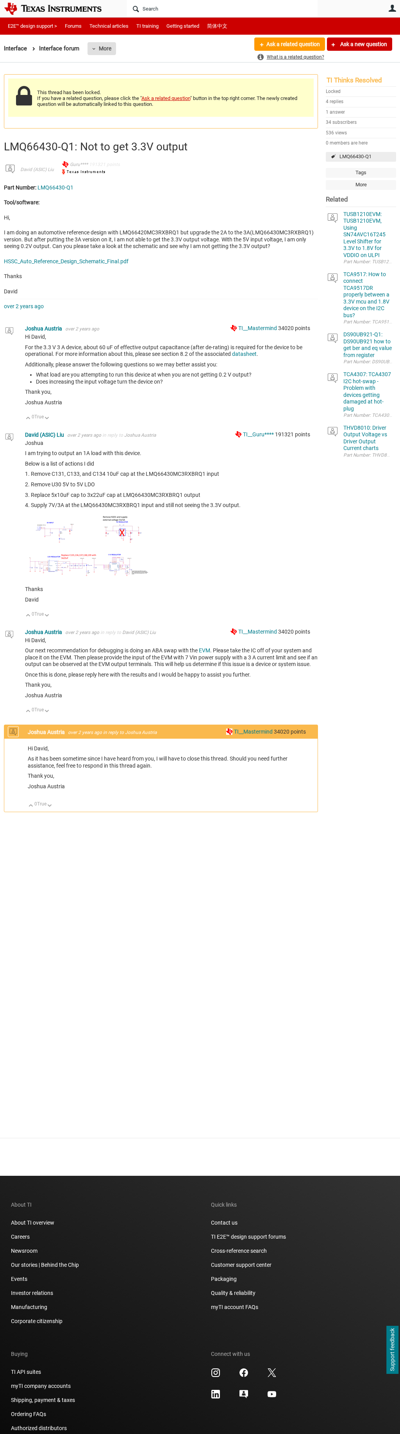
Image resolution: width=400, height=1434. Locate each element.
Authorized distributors (39, 1428)
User (392, 8)
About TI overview (32, 1223)
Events (19, 1279)
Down (47, 418)
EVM (204, 650)
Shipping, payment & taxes (43, 1400)
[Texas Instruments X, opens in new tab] (272, 1375)
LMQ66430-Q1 (355, 156)
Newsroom (24, 1251)
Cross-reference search (239, 1251)
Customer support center (241, 1265)
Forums (73, 26)
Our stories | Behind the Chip (45, 1265)
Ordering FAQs (28, 1414)
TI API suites (26, 1372)
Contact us (224, 1223)
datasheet (244, 354)
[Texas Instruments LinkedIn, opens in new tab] (215, 1397)
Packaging (224, 1279)
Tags (360, 172)
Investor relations (32, 1293)
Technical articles (109, 26)
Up (28, 418)
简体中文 (217, 26)
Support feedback (392, 1350)
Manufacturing (29, 1307)
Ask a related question (293, 44)
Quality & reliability (233, 1293)
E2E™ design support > (32, 26)
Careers (20, 1237)
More (105, 48)
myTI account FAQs (234, 1307)
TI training (147, 26)
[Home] (58, 8)
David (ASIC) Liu (37, 169)
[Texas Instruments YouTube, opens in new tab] (272, 1397)
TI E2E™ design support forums (248, 1237)
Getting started (182, 26)
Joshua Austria (44, 328)
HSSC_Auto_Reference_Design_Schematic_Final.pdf (66, 261)
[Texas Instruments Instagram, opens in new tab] (215, 1375)
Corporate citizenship (36, 1321)
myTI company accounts (41, 1386)
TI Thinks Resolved (354, 80)
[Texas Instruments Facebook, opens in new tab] (243, 1375)
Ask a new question (363, 44)
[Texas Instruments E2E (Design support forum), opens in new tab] (243, 1397)
